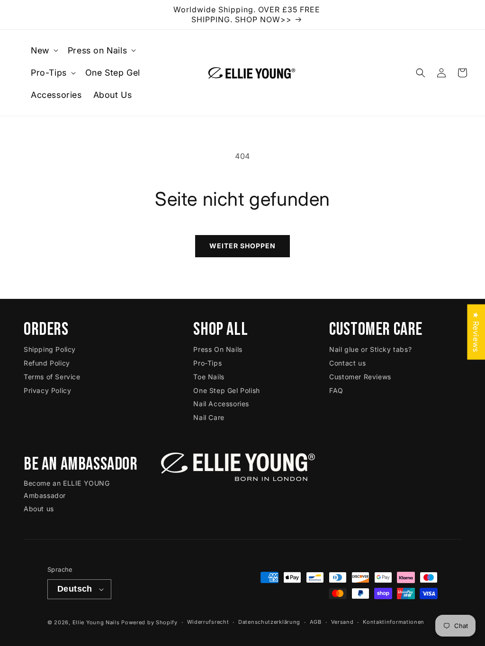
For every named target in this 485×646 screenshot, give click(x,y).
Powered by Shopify (149, 622)
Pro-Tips (207, 363)
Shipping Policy (50, 349)
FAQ (336, 390)
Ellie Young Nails (96, 622)
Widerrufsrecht (208, 622)
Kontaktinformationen (393, 622)
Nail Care (208, 417)
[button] (43, 50)
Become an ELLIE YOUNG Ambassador (67, 489)
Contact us (347, 363)
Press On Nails (217, 349)
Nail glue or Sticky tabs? (370, 349)
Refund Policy (47, 363)
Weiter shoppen (242, 246)
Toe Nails (208, 377)
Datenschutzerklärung (269, 622)
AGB (316, 622)
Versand (342, 622)
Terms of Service (52, 377)
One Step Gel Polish (226, 390)
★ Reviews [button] (476, 332)
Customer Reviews (360, 377)
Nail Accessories (221, 404)
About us (39, 509)
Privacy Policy (47, 390)
